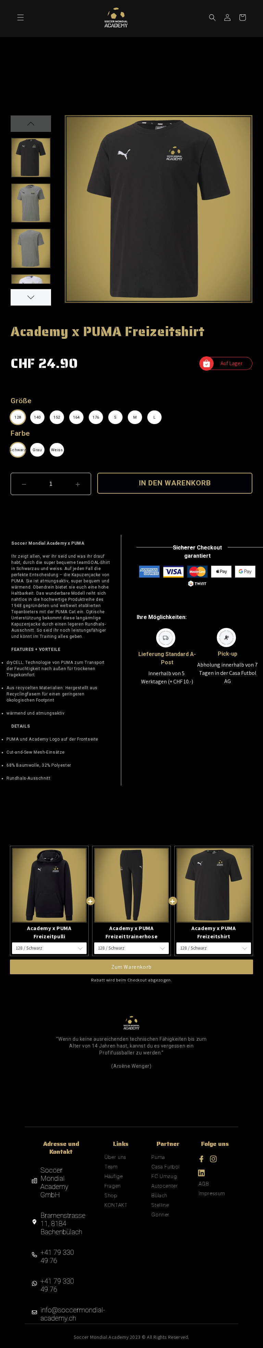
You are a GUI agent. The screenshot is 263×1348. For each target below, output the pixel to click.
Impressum (212, 1193)
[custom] (201, 1159)
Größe (21, 401)
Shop (110, 1195)
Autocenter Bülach (164, 1190)
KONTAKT (115, 1205)
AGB (204, 1184)
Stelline (160, 1205)
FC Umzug (164, 1176)
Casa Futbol (165, 1167)
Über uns (115, 1157)
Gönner (160, 1214)
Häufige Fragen (113, 1181)
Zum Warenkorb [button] (131, 966)
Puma (158, 1157)
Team (110, 1167)
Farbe (20, 433)
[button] (20, 17)
